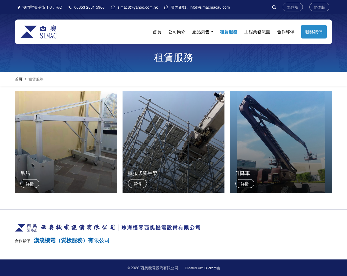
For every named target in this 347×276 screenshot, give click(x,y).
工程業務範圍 (257, 31)
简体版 (319, 7)
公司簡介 (176, 31)
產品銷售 (201, 31)
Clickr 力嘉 (212, 267)
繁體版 (292, 7)
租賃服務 (228, 31)
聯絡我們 (314, 31)
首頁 (157, 31)
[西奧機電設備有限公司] (40, 31)
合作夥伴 (285, 31)
